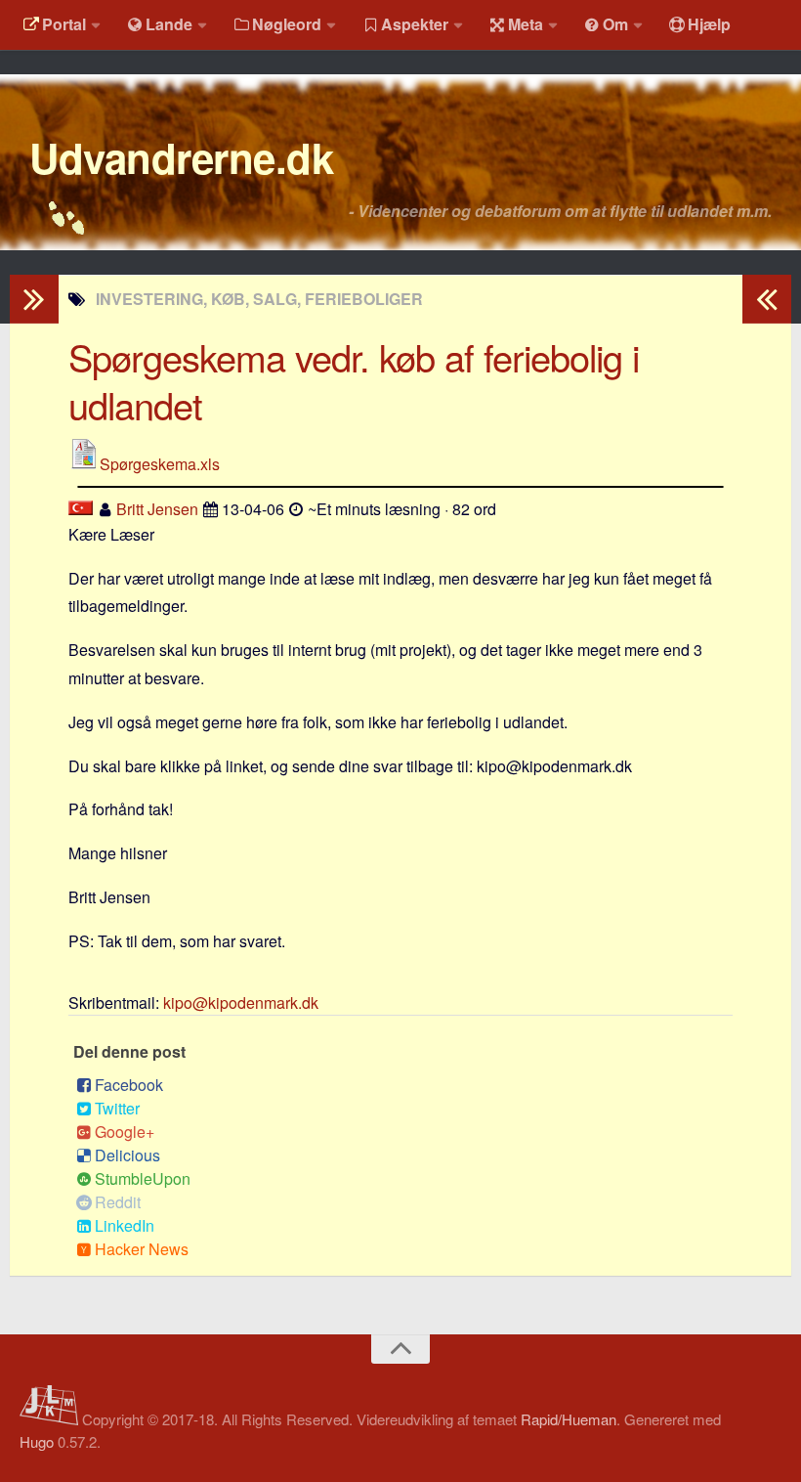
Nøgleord (286, 24)
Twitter (117, 1108)
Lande (169, 24)
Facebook (129, 1084)
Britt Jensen (157, 509)
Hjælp (709, 24)
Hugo (37, 1441)
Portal (64, 24)
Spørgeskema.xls (160, 464)
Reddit (118, 1202)
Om (615, 24)
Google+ (124, 1131)
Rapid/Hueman (568, 1419)
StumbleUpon (142, 1178)
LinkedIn (124, 1225)
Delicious (127, 1155)
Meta (525, 24)
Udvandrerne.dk (181, 157)
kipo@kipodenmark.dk (240, 1002)
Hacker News (142, 1249)
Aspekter (414, 24)
